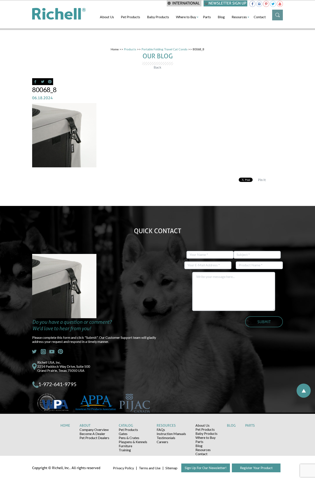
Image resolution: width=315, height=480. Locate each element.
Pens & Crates (129, 438)
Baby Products (158, 17)
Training (125, 450)
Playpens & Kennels (133, 442)
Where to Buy (186, 17)
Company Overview (94, 430)
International (186, 3)
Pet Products (130, 17)
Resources (239, 17)
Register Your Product (256, 468)
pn (60, 351)
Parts (207, 17)
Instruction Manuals (171, 434)
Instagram (43, 351)
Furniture (125, 446)
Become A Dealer (92, 434)
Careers (162, 442)
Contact (260, 17)
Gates (123, 434)
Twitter (34, 351)
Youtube (51, 351)
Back (157, 67)
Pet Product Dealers (94, 438)
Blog (221, 17)
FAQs (161, 430)
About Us (107, 17)
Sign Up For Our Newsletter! (205, 468)
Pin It (262, 180)
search (277, 15)
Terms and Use (149, 468)
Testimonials (166, 438)
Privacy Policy (123, 468)
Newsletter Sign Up (227, 3)
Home (115, 49)
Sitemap (171, 468)
